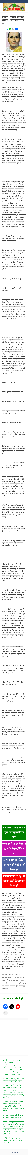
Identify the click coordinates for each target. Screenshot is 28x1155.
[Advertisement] (14, 1037)
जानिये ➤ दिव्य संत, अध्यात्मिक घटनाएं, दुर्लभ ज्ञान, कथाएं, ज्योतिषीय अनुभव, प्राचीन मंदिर (13, 1140)
